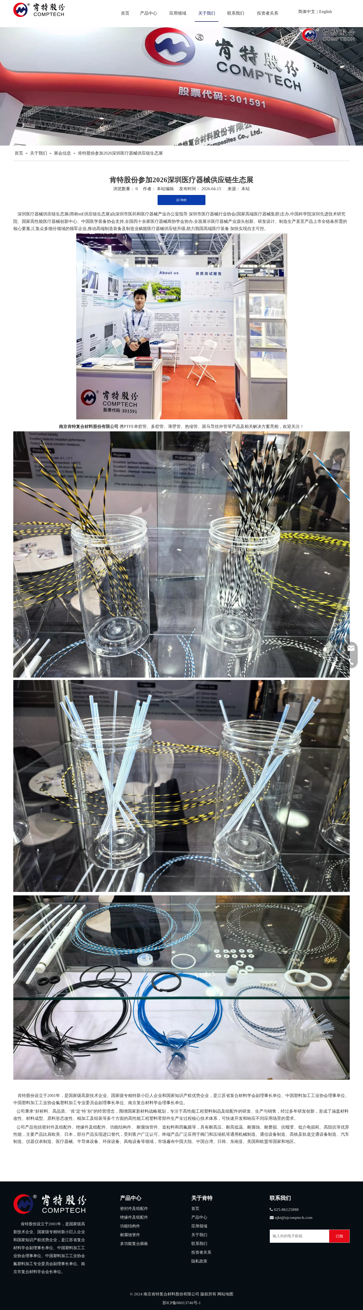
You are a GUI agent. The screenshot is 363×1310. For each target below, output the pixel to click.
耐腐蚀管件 (130, 1235)
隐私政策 (199, 1261)
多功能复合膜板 (134, 1243)
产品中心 (199, 1217)
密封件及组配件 (134, 1208)
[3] (49, 1204)
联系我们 (199, 1243)
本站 (245, 188)
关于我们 (199, 1235)
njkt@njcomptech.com (294, 1217)
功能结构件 (130, 1226)
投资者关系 (201, 1252)
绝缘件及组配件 (134, 1217)
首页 (195, 1208)
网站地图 (225, 1294)
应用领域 (199, 1226)
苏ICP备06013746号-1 (181, 1303)
